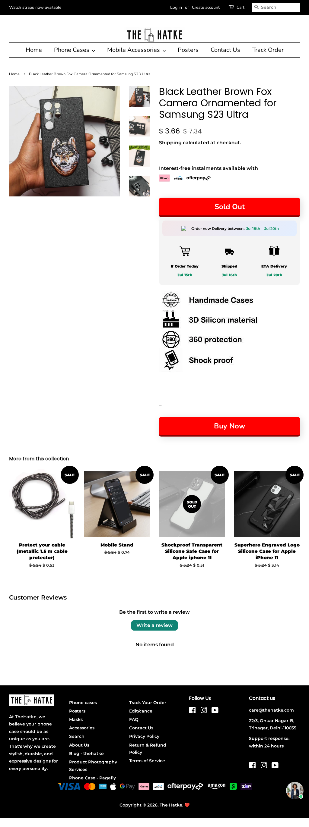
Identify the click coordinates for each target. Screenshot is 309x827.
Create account (206, 7)
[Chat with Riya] (295, 790)
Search (76, 736)
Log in (176, 7)
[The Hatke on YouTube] (215, 711)
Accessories (81, 728)
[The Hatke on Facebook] (192, 711)
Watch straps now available (35, 7)
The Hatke (171, 805)
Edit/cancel (141, 711)
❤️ (187, 805)
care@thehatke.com (271, 710)
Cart (240, 7)
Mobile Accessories (134, 50)
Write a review (154, 625)
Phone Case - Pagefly (92, 778)
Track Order (268, 50)
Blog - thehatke (86, 753)
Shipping (170, 143)
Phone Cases (72, 50)
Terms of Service (147, 760)
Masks (76, 719)
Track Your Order (147, 702)
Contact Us (225, 50)
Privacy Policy (144, 736)
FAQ (134, 719)
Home (34, 50)
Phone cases (83, 702)
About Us (79, 745)
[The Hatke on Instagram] (203, 711)
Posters (188, 50)
